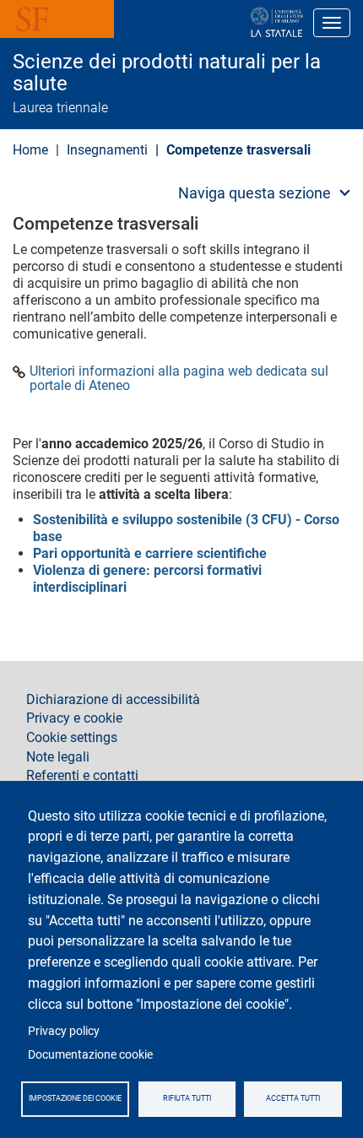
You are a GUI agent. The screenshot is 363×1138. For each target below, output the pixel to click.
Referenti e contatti (82, 775)
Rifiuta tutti (187, 1098)
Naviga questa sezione (254, 193)
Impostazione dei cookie (75, 1098)
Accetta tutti (293, 1098)
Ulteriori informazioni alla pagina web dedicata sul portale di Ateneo (179, 378)
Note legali (57, 757)
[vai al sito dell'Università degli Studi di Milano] (222, 23)
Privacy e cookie (74, 718)
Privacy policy (64, 1031)
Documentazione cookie (90, 1054)
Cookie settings (71, 737)
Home (30, 150)
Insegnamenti (107, 150)
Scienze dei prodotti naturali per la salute (167, 73)
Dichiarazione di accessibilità (113, 699)
